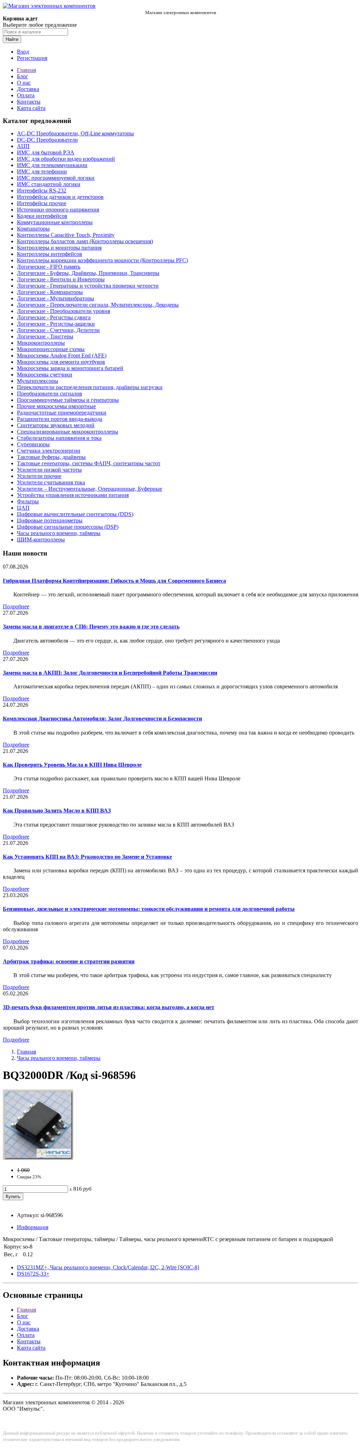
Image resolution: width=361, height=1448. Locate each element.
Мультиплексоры (37, 381)
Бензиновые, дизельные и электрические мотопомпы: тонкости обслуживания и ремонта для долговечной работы (149, 909)
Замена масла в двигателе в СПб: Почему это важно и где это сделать (91, 627)
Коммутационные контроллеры (55, 222)
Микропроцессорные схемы (51, 349)
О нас (24, 83)
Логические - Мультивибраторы (55, 298)
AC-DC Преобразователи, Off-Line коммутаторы (75, 133)
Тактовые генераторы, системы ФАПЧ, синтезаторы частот (88, 463)
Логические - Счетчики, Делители (58, 330)
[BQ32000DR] (38, 1158)
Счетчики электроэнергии (48, 451)
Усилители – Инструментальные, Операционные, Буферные (89, 489)
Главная (26, 70)
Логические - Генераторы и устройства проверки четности (88, 286)
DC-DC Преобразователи (47, 140)
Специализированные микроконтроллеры (67, 432)
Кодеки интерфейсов (42, 216)
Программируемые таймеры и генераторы (68, 400)
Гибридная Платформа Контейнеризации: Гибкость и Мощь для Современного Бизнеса (114, 581)
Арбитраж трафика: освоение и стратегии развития (69, 961)
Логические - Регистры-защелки (56, 324)
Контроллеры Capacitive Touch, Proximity (66, 235)
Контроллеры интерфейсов (49, 254)
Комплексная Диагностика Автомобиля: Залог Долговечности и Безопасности (102, 719)
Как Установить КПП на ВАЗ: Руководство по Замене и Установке (87, 857)
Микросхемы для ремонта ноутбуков (61, 362)
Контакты (29, 102)
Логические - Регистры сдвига (54, 317)
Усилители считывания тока (51, 482)
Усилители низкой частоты (49, 470)
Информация (32, 1227)
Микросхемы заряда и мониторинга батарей (70, 368)
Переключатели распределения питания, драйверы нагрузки (90, 387)
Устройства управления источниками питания (73, 495)
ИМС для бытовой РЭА (45, 152)
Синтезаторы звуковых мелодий (55, 425)
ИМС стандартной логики (48, 184)
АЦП (23, 146)
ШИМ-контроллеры (41, 539)
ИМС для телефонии (42, 171)
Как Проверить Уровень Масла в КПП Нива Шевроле (72, 765)
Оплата (26, 95)
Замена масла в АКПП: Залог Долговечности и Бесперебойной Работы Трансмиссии (110, 673)
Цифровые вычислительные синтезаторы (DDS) (75, 514)
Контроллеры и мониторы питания (59, 248)
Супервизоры (33, 444)
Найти (12, 39)
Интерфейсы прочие (41, 203)
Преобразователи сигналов (49, 394)
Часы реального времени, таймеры (58, 533)
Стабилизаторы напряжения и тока (59, 438)
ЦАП (23, 508)
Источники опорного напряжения (58, 210)
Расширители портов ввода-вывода (59, 419)
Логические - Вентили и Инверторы (61, 279)
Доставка (28, 89)
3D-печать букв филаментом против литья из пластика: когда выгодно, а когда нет (108, 1007)
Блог (22, 76)
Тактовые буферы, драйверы (51, 457)
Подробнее (16, 606)
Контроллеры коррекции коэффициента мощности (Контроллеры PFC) (102, 260)
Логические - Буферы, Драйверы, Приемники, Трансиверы (88, 273)
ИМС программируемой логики (55, 178)
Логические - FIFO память (48, 267)
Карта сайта (31, 108)
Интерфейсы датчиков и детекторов (60, 197)
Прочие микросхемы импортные (56, 406)
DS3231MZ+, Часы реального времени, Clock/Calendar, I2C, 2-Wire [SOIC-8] (108, 1267)
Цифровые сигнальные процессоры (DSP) (67, 527)
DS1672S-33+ (33, 1274)
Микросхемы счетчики (44, 375)
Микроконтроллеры (41, 343)
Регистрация (32, 58)
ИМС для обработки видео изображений (66, 159)
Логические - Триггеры (45, 336)
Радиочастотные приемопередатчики (61, 413)
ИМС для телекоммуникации (52, 165)
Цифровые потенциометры (49, 520)
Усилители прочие (39, 476)
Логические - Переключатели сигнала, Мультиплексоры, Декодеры (98, 305)
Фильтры (28, 501)
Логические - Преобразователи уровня (63, 311)
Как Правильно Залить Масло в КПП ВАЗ (57, 811)
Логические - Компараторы (50, 292)
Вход (23, 52)
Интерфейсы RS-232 (41, 191)
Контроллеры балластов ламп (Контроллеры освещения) (85, 241)
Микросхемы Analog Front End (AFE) (61, 355)
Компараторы (33, 229)
